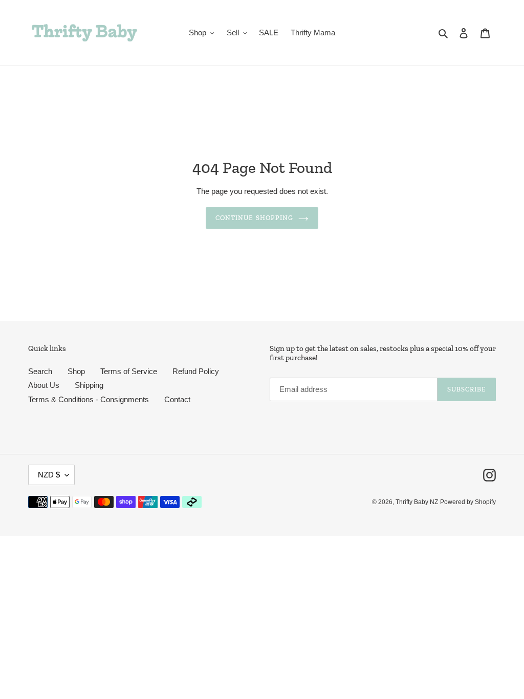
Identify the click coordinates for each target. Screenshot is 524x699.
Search (40, 371)
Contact (177, 399)
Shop (76, 371)
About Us (43, 385)
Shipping (89, 385)
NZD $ (49, 474)
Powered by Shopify (468, 502)
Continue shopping (254, 218)
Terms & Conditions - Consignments (88, 399)
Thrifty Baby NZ (417, 502)
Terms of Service (128, 371)
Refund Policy (195, 371)
